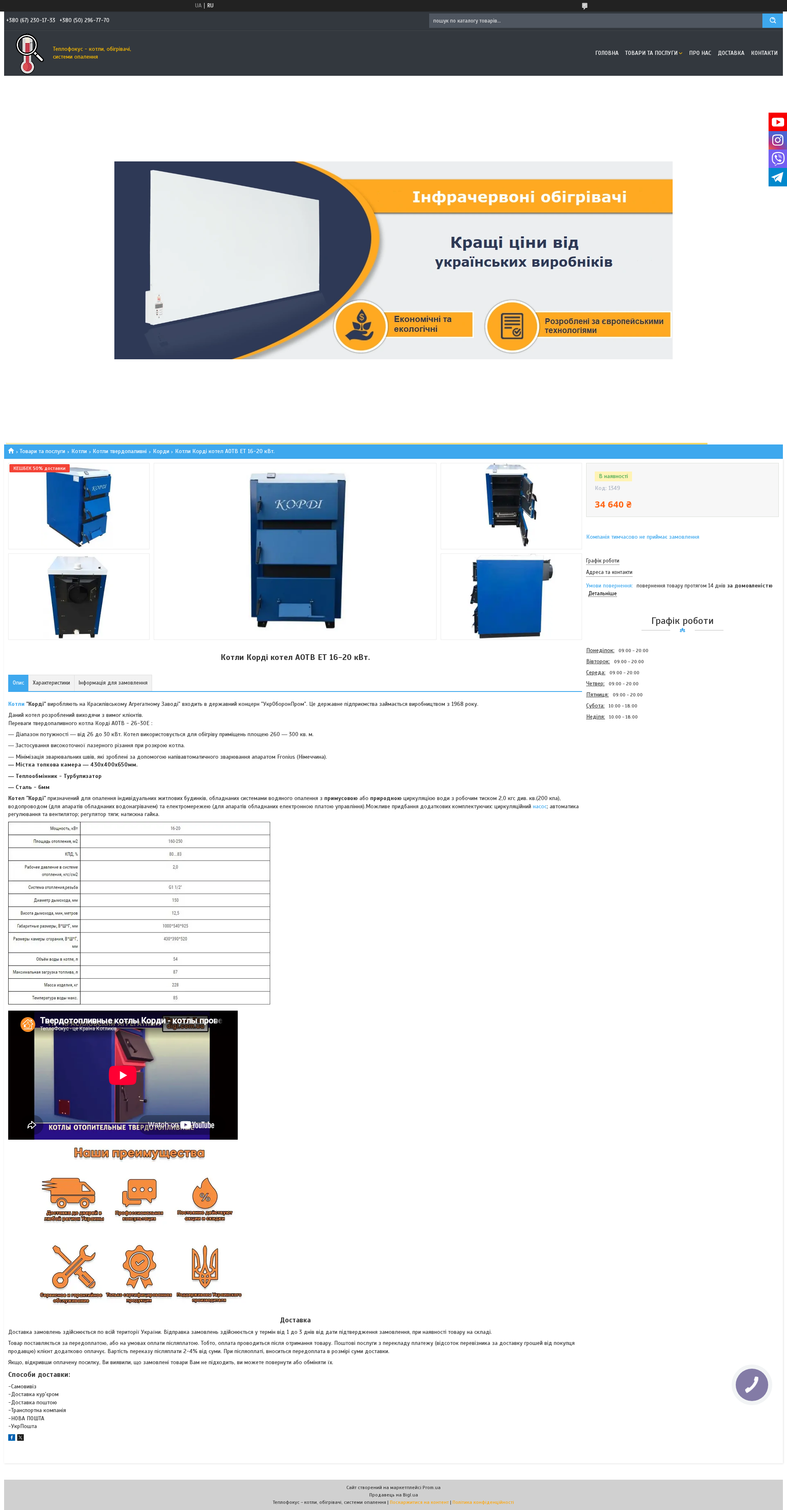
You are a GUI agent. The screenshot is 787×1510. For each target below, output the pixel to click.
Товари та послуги (651, 53)
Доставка (731, 53)
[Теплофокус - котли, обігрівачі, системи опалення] (26, 53)
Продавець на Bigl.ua (393, 1495)
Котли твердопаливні (120, 451)
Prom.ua (432, 1487)
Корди (161, 451)
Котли (79, 451)
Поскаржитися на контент (419, 1502)
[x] (20, 1438)
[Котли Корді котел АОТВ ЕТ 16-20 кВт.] (615, 766)
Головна (607, 53)
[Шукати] (772, 21)
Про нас (700, 53)
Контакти (764, 53)
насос (540, 806)
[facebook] (11, 1438)
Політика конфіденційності (483, 1502)
